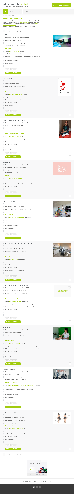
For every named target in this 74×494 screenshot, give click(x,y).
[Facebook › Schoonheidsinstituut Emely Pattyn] (9, 153)
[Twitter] (34, 487)
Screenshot (23, 51)
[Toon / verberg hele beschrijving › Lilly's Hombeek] (22, 97)
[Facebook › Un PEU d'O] (9, 69)
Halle (14, 248)
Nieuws (11, 11)
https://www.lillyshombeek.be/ (15, 94)
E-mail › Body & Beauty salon (11, 214)
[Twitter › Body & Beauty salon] (6, 234)
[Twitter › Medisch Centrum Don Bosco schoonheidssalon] (6, 276)
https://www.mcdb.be (13, 259)
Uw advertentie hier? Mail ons (37, 474)
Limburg (7, 374)
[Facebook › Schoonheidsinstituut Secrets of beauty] (9, 318)
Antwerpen (7, 40)
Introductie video (21, 147)
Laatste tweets (9, 354)
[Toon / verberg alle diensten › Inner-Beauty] (22, 349)
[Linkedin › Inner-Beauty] (12, 360)
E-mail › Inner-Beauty (9, 340)
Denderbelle (16, 167)
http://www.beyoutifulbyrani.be (15, 178)
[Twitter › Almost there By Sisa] (6, 445)
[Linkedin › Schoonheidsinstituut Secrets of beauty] (12, 318)
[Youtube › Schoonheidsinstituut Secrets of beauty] (15, 318)
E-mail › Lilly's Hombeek (10, 91)
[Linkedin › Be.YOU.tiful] (12, 192)
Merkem (15, 125)
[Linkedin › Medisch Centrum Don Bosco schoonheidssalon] (12, 276)
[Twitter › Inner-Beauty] (6, 360)
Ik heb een (61, 5)
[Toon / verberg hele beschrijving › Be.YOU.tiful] (22, 181)
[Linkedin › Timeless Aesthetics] (12, 403)
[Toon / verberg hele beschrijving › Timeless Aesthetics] (22, 389)
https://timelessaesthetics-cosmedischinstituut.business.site (22, 385)
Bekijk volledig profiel (13, 72)
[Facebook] (37, 487)
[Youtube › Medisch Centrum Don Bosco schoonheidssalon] (15, 276)
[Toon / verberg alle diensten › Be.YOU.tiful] (22, 183)
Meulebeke (16, 290)
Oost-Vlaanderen (8, 167)
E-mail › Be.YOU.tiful (9, 175)
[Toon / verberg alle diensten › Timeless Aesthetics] (22, 392)
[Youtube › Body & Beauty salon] (15, 234)
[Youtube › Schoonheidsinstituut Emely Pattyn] (15, 153)
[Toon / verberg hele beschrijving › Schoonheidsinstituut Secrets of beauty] (22, 304)
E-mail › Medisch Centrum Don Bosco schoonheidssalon (17, 256)
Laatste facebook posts (10, 63)
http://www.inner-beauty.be (14, 343)
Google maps (19, 40)
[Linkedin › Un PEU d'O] (12, 69)
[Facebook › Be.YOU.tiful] (9, 192)
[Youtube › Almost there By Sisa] (15, 445)
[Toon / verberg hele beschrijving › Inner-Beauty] (22, 346)
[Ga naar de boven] (70, 73)
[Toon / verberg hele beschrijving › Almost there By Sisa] (22, 431)
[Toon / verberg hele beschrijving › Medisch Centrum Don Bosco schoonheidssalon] (22, 262)
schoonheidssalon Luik (24, 22)
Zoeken (19, 11)
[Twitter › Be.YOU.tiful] (6, 192)
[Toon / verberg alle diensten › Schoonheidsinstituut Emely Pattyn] (22, 142)
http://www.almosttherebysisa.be (16, 428)
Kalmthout (13, 40)
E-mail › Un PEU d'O (9, 48)
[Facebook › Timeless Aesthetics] (9, 403)
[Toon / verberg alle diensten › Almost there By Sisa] (22, 434)
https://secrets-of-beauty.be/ (15, 301)
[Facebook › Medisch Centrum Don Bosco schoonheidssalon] (9, 276)
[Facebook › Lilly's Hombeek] (9, 111)
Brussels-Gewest (9, 417)
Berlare (15, 206)
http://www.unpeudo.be (14, 51)
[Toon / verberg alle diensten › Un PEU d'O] (22, 57)
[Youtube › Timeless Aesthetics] (15, 403)
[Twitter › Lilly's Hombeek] (6, 111)
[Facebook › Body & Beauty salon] (9, 234)
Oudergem (16, 417)
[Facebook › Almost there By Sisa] (9, 445)
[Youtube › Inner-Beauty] (15, 360)
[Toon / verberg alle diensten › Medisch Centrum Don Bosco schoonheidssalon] (22, 265)
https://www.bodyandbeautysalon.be (16, 217)
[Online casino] (38, 460)
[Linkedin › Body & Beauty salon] (12, 234)
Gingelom (12, 374)
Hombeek (13, 83)
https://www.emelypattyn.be (15, 136)
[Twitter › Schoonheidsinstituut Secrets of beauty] (6, 318)
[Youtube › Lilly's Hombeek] (15, 111)
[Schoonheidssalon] (5, 11)
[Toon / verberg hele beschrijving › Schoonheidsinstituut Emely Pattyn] (22, 139)
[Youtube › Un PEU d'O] (15, 69)
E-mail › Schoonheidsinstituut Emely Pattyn (14, 133)
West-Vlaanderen (9, 125)
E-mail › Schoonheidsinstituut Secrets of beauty (15, 298)
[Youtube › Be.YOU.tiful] (15, 192)
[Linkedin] (40, 487)
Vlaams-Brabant (8, 248)
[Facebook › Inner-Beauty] (9, 360)
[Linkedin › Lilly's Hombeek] (12, 111)
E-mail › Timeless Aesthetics (11, 382)
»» (20, 31)
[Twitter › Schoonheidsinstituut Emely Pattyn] (6, 153)
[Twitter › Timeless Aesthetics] (6, 403)
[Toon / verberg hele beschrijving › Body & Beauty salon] (22, 220)
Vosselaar (13, 332)
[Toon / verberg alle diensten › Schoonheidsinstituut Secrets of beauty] (22, 307)
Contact (26, 11)
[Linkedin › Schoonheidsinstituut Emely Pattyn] (12, 153)
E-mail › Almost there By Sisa (11, 425)
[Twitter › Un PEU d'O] (6, 69)
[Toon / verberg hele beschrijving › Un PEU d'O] (22, 54)
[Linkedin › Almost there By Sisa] (12, 445)
